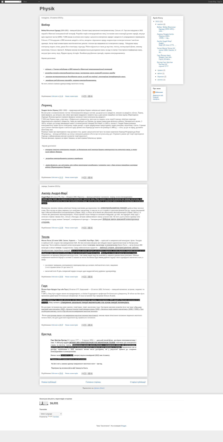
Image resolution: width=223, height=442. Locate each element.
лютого (160, 80)
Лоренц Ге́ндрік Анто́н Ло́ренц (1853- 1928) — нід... (165, 36)
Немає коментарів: (72, 96)
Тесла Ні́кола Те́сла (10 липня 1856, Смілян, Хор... (166, 50)
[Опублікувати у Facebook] (89, 96)
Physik (47, 8)
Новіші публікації (48, 382)
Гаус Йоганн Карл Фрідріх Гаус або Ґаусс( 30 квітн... (164, 57)
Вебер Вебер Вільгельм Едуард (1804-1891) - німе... (166, 29)
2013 (158, 21)
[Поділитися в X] (87, 96)
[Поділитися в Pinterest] (91, 96)
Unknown (159, 92)
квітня (159, 73)
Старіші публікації (138, 382)
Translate (55, 417)
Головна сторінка (93, 382)
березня (160, 76)
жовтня (160, 24)
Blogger (123, 426)
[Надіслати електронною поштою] (83, 96)
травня (160, 70)
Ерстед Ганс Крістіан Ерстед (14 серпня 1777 (165, 64)
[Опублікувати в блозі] (85, 96)
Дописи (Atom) (99, 388)
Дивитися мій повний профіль (158, 97)
